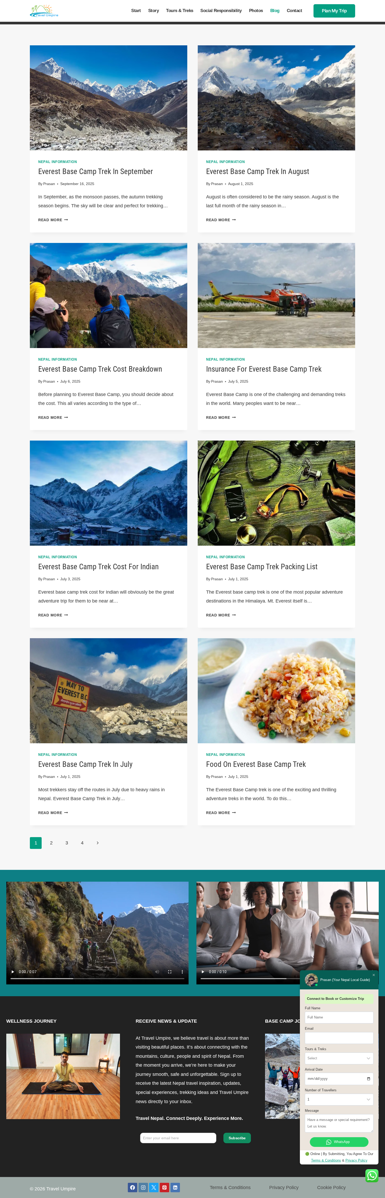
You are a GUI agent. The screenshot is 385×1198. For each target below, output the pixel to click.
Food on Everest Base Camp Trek (256, 764)
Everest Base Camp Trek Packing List (262, 566)
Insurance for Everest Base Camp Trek (264, 369)
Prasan (49, 184)
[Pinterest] (164, 1187)
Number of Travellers (321, 1090)
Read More (53, 220)
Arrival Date (314, 1069)
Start (136, 10)
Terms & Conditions (230, 1187)
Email (309, 1029)
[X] (153, 1187)
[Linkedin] (175, 1187)
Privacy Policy (284, 1187)
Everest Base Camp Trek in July (85, 764)
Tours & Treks (179, 10)
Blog (274, 10)
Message (312, 1111)
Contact (294, 10)
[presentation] (108, 97)
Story (153, 10)
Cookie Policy (331, 1187)
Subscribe (237, 1138)
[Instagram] (143, 1187)
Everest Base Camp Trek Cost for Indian (98, 566)
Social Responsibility (221, 10)
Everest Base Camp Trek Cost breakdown (100, 369)
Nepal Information (57, 162)
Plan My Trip (334, 10)
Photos (256, 10)
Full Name (312, 1008)
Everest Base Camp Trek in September (95, 171)
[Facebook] (132, 1187)
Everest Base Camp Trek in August (257, 171)
